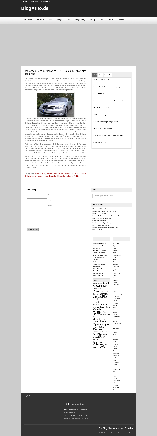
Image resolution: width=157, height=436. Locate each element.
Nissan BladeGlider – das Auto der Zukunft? (108, 136)
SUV (101, 336)
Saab (107, 332)
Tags (100, 74)
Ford (100, 299)
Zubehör (115, 389)
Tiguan (102, 340)
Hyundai (98, 304)
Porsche (95, 327)
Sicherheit (116, 362)
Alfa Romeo (28, 20)
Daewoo (96, 294)
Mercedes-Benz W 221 (71, 174)
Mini (114, 326)
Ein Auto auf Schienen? (101, 80)
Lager (95, 307)
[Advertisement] (78, 42)
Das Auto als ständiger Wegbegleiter (105, 122)
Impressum (34, 1)
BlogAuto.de (34, 8)
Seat (95, 334)
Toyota (97, 342)
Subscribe (107, 74)
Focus (95, 300)
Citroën (97, 291)
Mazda (97, 309)
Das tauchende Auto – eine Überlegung (106, 87)
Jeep (114, 307)
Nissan (103, 321)
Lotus (114, 319)
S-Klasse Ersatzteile (49, 176)
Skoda (101, 334)
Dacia (114, 275)
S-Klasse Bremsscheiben (33, 176)
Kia (105, 304)
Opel (96, 324)
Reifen (101, 327)
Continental (116, 273)
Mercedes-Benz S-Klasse (54, 174)
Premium (115, 346)
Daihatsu (103, 294)
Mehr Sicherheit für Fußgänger (103, 108)
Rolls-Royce (116, 353)
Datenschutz (45, 1)
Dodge (115, 282)
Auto (96, 286)
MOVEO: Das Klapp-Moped (102, 129)
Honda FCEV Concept (100, 94)
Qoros (115, 348)
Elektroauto (97, 297)
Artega (59, 20)
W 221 (76, 176)
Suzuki (96, 339)
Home (25, 1)
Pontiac (115, 342)
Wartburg (115, 385)
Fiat (104, 296)
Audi (68, 20)
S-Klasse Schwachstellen (65, 176)
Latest (95, 74)
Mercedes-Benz (40, 174)
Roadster (96, 332)
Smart (106, 334)
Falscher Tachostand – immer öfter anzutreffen (108, 101)
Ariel (50, 20)
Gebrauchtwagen (118, 294)
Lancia (99, 307)
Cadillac (121, 20)
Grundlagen (116, 296)
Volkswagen (100, 344)
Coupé (105, 291)
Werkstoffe (116, 387)
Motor (95, 321)
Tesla (114, 376)
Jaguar (115, 305)
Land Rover (106, 307)
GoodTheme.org (124, 432)
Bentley (92, 20)
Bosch (111, 20)
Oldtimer (115, 335)
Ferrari (115, 287)
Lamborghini (116, 312)
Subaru (95, 337)
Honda (96, 302)
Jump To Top (28, 396)
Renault (98, 329)
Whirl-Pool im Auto (99, 143)
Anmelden (131, 432)
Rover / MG (116, 355)
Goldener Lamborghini (101, 115)
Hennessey (116, 298)
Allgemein (40, 20)
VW (102, 347)
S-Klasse (83, 174)
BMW (102, 20)
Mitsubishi (99, 319)
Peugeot (105, 324)
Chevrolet (97, 289)
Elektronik (116, 284)
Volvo (96, 347)
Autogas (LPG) (80, 20)
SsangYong (116, 369)
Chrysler (104, 289)
